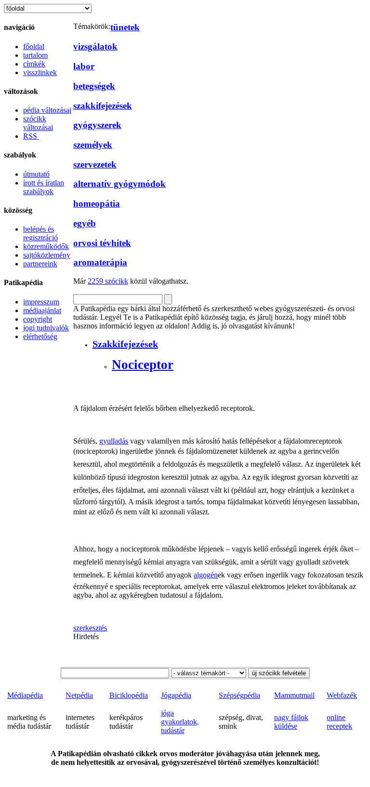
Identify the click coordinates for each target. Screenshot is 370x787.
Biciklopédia (128, 695)
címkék (34, 64)
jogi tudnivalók (46, 328)
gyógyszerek (97, 125)
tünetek (125, 27)
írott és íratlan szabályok (43, 187)
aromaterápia (100, 262)
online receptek (339, 721)
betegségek (94, 86)
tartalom (35, 55)
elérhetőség (40, 336)
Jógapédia (176, 695)
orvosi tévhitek (102, 243)
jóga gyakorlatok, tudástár (180, 722)
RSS (31, 136)
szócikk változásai (38, 123)
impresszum (41, 302)
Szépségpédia (239, 695)
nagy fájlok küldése (291, 721)
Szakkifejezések (125, 344)
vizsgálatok (95, 46)
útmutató (36, 174)
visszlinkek (40, 72)
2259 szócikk (108, 281)
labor (83, 66)
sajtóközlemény (46, 255)
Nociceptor (142, 364)
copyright (37, 319)
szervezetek (95, 164)
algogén (206, 575)
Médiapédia (25, 695)
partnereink (40, 264)
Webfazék (342, 695)
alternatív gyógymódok (119, 184)
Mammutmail (294, 695)
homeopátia (96, 203)
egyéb (84, 223)
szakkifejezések (102, 106)
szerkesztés (90, 628)
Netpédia (79, 695)
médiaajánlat (42, 310)
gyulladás (113, 441)
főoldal (33, 46)
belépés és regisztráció (40, 233)
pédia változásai (47, 110)
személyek (92, 145)
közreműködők (46, 246)
